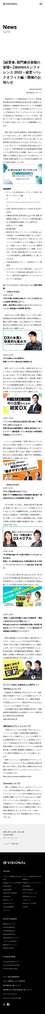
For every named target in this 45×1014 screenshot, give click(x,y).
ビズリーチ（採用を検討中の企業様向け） (31, 878)
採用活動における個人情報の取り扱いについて (17, 990)
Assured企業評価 (8, 907)
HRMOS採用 (7, 886)
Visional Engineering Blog (11, 965)
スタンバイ (6, 910)
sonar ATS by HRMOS (10, 893)
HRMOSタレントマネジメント (32, 883)
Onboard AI (6, 896)
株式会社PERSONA (9, 934)
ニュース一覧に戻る (11, 844)
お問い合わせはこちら (10, 838)
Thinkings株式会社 (9, 931)
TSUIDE (25, 907)
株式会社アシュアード (10, 944)
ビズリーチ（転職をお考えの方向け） (12, 878)
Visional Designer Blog (10, 968)
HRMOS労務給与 (27, 889)
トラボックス (26, 900)
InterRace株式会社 (9, 927)
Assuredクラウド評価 (29, 903)
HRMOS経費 (7, 889)
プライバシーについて (10, 994)
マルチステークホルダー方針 (12, 998)
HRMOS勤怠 (26, 886)
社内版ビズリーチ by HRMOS (12, 883)
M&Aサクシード (8, 900)
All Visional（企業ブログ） (10, 962)
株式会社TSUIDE (8, 948)
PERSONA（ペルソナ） (29, 896)
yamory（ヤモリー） (9, 903)
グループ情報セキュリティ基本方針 (14, 981)
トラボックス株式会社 (10, 941)
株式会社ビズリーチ (9, 924)
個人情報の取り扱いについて (12, 985)
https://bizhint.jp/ (31, 112)
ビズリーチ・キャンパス (29, 893)
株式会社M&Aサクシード (10, 938)
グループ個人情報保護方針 (11, 977)
